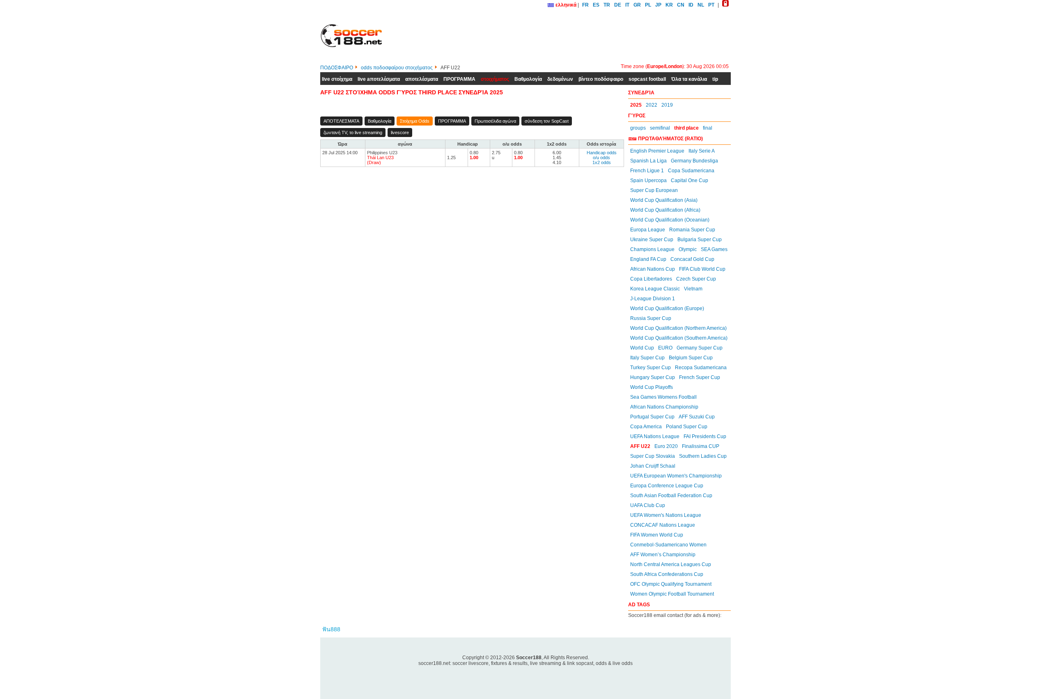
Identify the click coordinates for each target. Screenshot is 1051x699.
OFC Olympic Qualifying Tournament (670, 584)
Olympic (688, 249)
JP (658, 5)
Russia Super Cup (650, 318)
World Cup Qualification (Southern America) (678, 338)
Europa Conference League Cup (666, 486)
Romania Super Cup (692, 230)
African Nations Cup (652, 269)
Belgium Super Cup (691, 358)
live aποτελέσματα (379, 79)
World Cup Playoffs (651, 387)
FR (585, 5)
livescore (400, 132)
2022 (651, 105)
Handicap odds (602, 152)
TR (607, 5)
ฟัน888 (331, 629)
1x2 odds (601, 162)
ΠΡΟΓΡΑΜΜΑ (459, 79)
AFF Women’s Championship (662, 554)
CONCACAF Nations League (662, 525)
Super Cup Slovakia (652, 456)
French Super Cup (699, 377)
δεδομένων (560, 79)
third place (686, 128)
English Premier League (657, 151)
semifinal (660, 128)
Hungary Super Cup (652, 377)
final (707, 128)
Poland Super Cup (686, 426)
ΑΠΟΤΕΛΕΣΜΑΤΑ (341, 121)
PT (711, 5)
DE (617, 5)
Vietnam (693, 289)
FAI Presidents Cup (705, 436)
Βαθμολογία (528, 79)
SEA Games (714, 249)
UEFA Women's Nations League (665, 515)
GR (637, 5)
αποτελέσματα (421, 79)
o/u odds (601, 157)
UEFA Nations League (654, 436)
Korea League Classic (655, 289)
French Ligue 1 (647, 171)
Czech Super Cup (696, 279)
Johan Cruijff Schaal (652, 466)
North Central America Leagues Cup (670, 564)
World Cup (642, 348)
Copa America (646, 426)
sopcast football (647, 79)
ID (690, 5)
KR (669, 5)
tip (715, 79)
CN (680, 5)
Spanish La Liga (648, 161)
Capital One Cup (689, 180)
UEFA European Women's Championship (676, 476)
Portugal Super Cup (652, 417)
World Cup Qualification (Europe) (667, 308)
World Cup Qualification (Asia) (664, 200)
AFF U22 (640, 446)
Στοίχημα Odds (414, 121)
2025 (636, 105)
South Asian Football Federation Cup (671, 495)
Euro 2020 (666, 446)
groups (638, 128)
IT (627, 5)
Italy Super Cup (647, 358)
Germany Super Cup (700, 348)
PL (648, 5)
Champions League (652, 249)
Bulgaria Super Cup (699, 239)
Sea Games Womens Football (663, 397)
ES (596, 5)
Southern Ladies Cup (703, 456)
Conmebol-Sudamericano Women (668, 545)
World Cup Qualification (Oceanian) (669, 220)
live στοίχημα (337, 79)
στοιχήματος (495, 79)
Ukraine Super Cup (651, 239)
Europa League (647, 230)
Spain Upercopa (648, 180)
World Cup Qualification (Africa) (665, 210)
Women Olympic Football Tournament (672, 594)
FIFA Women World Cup (656, 535)
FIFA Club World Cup (702, 269)
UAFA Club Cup (647, 505)
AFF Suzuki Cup (697, 417)
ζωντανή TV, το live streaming (353, 132)
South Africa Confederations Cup (666, 574)
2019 (667, 105)
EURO (665, 348)
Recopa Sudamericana (701, 367)
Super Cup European (654, 190)
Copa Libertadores (651, 279)
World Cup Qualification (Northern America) (678, 328)
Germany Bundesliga (694, 161)
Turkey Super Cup (650, 367)
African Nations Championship (664, 407)
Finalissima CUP (700, 446)
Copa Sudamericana (691, 171)
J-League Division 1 (652, 299)
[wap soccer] (725, 5)
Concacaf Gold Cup (692, 259)
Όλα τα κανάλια (689, 79)
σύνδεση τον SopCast (547, 121)
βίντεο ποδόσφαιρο (600, 79)
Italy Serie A (701, 151)
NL (701, 5)
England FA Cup (648, 259)
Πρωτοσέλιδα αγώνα (495, 121)
